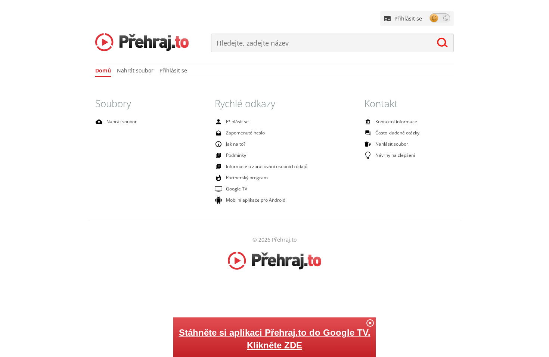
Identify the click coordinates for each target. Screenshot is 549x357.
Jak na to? (235, 144)
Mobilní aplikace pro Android (255, 200)
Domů (103, 70)
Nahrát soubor (135, 70)
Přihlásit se (408, 18)
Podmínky (236, 155)
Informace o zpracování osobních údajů (266, 166)
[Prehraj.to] (142, 43)
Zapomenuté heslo (245, 133)
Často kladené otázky (397, 133)
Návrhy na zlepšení (395, 155)
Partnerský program (247, 177)
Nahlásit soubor (391, 144)
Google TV (236, 189)
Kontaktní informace (396, 121)
